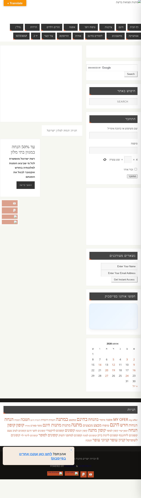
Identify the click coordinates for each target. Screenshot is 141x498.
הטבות (17, 420)
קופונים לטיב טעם (16, 430)
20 (106, 370)
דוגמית (44, 419)
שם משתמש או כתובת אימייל (123, 128)
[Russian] (10, 14)
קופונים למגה (90, 435)
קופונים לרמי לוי (29, 435)
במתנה (62, 419)
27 (106, 375)
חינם (114, 424)
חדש (124, 425)
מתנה (76, 424)
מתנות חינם (52, 425)
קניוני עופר (101, 439)
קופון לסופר (112, 430)
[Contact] (10, 217)
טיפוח (105, 425)
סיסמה (134, 143)
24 (127, 375)
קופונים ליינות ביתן (107, 435)
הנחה (9, 419)
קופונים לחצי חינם (36, 430)
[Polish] (35, 10)
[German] (13, 10)
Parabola (70, 466)
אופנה (109, 420)
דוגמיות (52, 419)
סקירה (27, 425)
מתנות (66, 425)
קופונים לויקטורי (55, 430)
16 (134, 370)
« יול (135, 386)
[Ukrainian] (21, 14)
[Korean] (28, 10)
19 (113, 370)
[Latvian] (32, 10)
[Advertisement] (37, 87)
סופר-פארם (36, 425)
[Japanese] (24, 10)
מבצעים (88, 425)
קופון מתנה (97, 430)
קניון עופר (117, 439)
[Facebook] (10, 222)
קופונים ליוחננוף (128, 435)
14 (99, 364)
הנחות (133, 425)
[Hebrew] (17, 10)
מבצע (98, 425)
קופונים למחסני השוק (70, 435)
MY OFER (120, 419)
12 (113, 364)
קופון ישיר (123, 430)
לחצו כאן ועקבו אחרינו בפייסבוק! (42, 456)
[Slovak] (13, 14)
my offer (133, 419)
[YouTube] (10, 203)
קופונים (70, 430)
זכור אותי (128, 169)
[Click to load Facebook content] (113, 316)
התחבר (132, 176)
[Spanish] (17, 14)
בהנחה (93, 419)
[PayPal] (10, 210)
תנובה (89, 440)
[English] (10, 10)
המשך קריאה (26, 185)
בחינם (82, 419)
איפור (102, 419)
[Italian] (21, 10)
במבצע (72, 419)
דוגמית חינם (35, 420)
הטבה (25, 419)
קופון (20, 425)
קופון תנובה (81, 430)
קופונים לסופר (48, 434)
